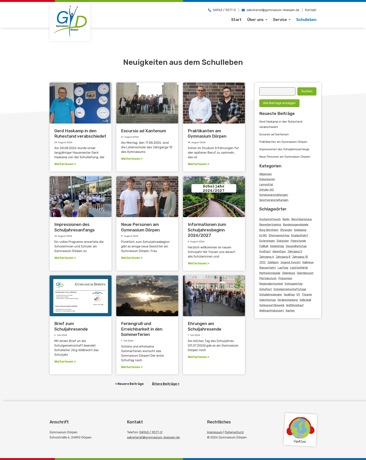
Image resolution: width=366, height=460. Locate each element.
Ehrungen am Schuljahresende (204, 326)
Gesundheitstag (296, 246)
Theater (307, 294)
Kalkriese (308, 262)
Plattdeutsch (268, 278)
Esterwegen (267, 240)
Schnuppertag (294, 283)
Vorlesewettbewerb (271, 305)
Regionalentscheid (271, 283)
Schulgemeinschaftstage (290, 289)
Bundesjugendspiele (295, 224)
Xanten (290, 310)
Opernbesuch (305, 273)
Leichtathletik (299, 267)
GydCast (265, 251)
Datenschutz (234, 432)
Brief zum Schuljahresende (71, 326)
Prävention (285, 278)
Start (236, 19)
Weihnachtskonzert (271, 310)
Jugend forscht (290, 262)
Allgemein (265, 174)
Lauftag (283, 267)
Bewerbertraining (270, 224)
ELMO (263, 235)
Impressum (215, 432)
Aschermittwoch (270, 219)
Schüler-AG (266, 189)
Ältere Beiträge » (165, 384)
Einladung (300, 230)
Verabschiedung (287, 300)
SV (298, 294)
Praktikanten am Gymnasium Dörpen (207, 133)
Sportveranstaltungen (273, 200)
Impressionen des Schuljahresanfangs (74, 227)
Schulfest (265, 289)
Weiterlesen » (65, 164)
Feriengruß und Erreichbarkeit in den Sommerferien (141, 329)
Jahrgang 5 (294, 251)
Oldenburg (288, 273)
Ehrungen (286, 230)
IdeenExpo (279, 251)
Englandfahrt (299, 235)
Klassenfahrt (267, 267)
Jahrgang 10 (300, 256)
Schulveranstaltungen (273, 195)
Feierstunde (298, 240)
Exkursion (283, 240)
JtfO (262, 262)
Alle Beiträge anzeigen (279, 103)
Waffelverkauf (295, 305)
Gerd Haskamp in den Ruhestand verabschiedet (80, 133)
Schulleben (306, 19)
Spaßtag (289, 294)
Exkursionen (267, 179)
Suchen (306, 91)
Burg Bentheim (269, 230)
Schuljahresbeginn (270, 294)
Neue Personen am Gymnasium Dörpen (140, 227)
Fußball (263, 246)
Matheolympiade (269, 273)
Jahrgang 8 (283, 256)
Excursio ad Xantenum (143, 130)
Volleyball (305, 300)
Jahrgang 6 (266, 256)
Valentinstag (267, 300)
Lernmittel (266, 184)
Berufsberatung (301, 219)
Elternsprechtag (279, 235)
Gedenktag (277, 246)
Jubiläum (273, 262)
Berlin (286, 219)
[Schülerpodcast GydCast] (300, 430)
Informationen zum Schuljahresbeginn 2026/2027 (207, 230)
